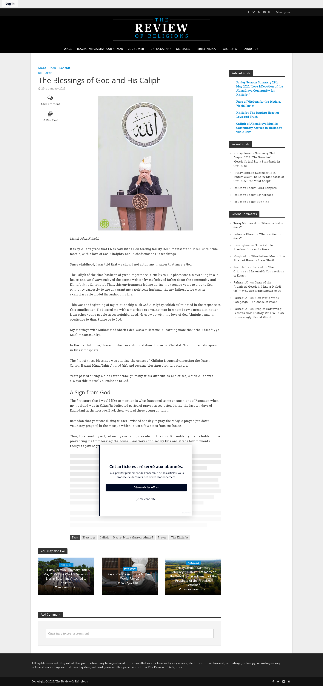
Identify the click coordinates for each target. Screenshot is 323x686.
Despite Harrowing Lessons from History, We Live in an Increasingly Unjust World (258, 313)
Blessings (88, 537)
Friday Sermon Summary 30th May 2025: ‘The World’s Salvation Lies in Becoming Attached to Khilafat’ (66, 576)
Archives (230, 49)
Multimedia (206, 49)
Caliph (104, 537)
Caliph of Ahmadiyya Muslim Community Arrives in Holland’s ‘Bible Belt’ (259, 128)
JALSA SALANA (161, 49)
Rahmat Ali (241, 282)
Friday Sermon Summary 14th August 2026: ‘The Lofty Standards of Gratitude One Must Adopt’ (258, 177)
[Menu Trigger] (3, 3)
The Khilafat (179, 537)
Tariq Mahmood (244, 223)
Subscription (283, 12)
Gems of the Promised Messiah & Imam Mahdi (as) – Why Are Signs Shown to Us (257, 286)
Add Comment (50, 104)
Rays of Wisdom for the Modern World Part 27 (129, 576)
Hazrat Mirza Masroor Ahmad (100, 49)
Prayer (162, 537)
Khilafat (45, 73)
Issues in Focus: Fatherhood (253, 195)
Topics (67, 49)
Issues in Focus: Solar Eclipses (255, 188)
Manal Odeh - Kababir (54, 68)
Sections (183, 49)
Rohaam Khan (243, 234)
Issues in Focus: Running (251, 202)
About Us (251, 49)
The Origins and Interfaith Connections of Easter (258, 271)
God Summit (137, 49)
